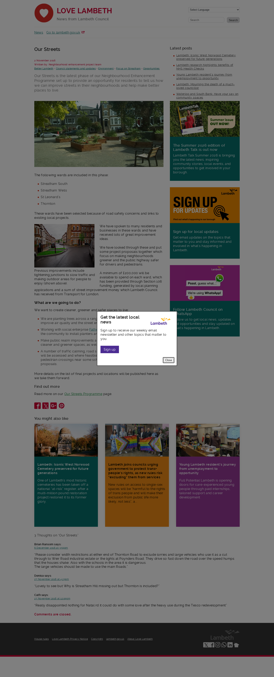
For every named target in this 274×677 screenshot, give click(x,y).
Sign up (110, 349)
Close (168, 360)
